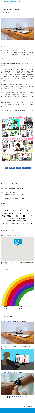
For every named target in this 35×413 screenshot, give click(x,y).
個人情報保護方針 (28, 406)
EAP (6, 167)
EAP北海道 (12, 167)
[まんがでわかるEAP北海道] (17, 343)
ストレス (18, 167)
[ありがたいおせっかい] (17, 394)
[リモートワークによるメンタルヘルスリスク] (17, 370)
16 (26, 397)
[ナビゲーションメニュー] (32, 1)
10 (22, 397)
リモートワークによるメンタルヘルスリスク (12, 346)
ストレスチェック (26, 167)
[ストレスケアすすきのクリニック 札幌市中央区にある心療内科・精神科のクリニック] (10, 1)
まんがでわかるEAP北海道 (8, 321)
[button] (18, 242)
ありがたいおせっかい (7, 372)
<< (2, 397)
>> (29, 397)
